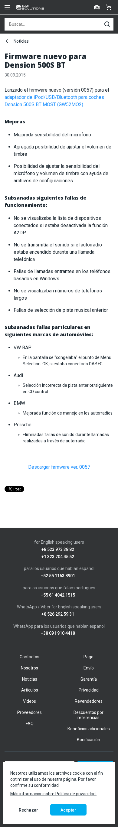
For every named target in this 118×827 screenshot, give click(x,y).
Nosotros (29, 668)
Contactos (29, 656)
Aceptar (68, 810)
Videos (29, 701)
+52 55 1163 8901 (58, 576)
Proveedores (29, 712)
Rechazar (28, 810)
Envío (89, 668)
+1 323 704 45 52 (57, 557)
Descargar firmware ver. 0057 (59, 467)
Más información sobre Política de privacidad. (53, 793)
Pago (88, 656)
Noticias (21, 41)
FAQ (30, 723)
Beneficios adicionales (88, 728)
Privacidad (89, 690)
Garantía (88, 679)
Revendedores (89, 701)
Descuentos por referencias (88, 715)
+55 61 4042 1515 (58, 595)
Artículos (29, 690)
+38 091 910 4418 (58, 633)
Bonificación (88, 739)
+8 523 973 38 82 (57, 549)
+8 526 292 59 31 (57, 614)
